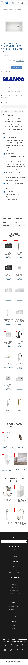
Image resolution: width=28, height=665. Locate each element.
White (7, 102)
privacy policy (10, 662)
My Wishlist (14, 553)
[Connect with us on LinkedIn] (17, 645)
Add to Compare (15, 87)
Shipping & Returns (14, 609)
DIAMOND (10, 100)
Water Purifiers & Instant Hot (14, 593)
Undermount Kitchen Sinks (8, 11)
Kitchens (11, 9)
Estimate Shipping (15, 91)
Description (5, 111)
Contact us (14, 625)
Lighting (14, 597)
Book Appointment (14, 606)
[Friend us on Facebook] (11, 645)
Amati (2, 9)
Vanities (14, 587)
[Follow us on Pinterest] (22, 650)
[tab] (5, 111)
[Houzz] (22, 645)
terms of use (18, 662)
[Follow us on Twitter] (5, 645)
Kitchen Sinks (17, 9)
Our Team (14, 632)
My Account (14, 556)
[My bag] (22, 3)
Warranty (14, 612)
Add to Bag (16, 67)
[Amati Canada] (9, 3)
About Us (14, 628)
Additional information (16, 111)
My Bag (14, 549)
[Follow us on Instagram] (17, 650)
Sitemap (14, 616)
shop (6, 9)
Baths (14, 581)
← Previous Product (7, 106)
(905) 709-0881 (15, 570)
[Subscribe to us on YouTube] (11, 650)
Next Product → (21, 106)
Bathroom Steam (14, 590)
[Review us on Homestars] (5, 650)
